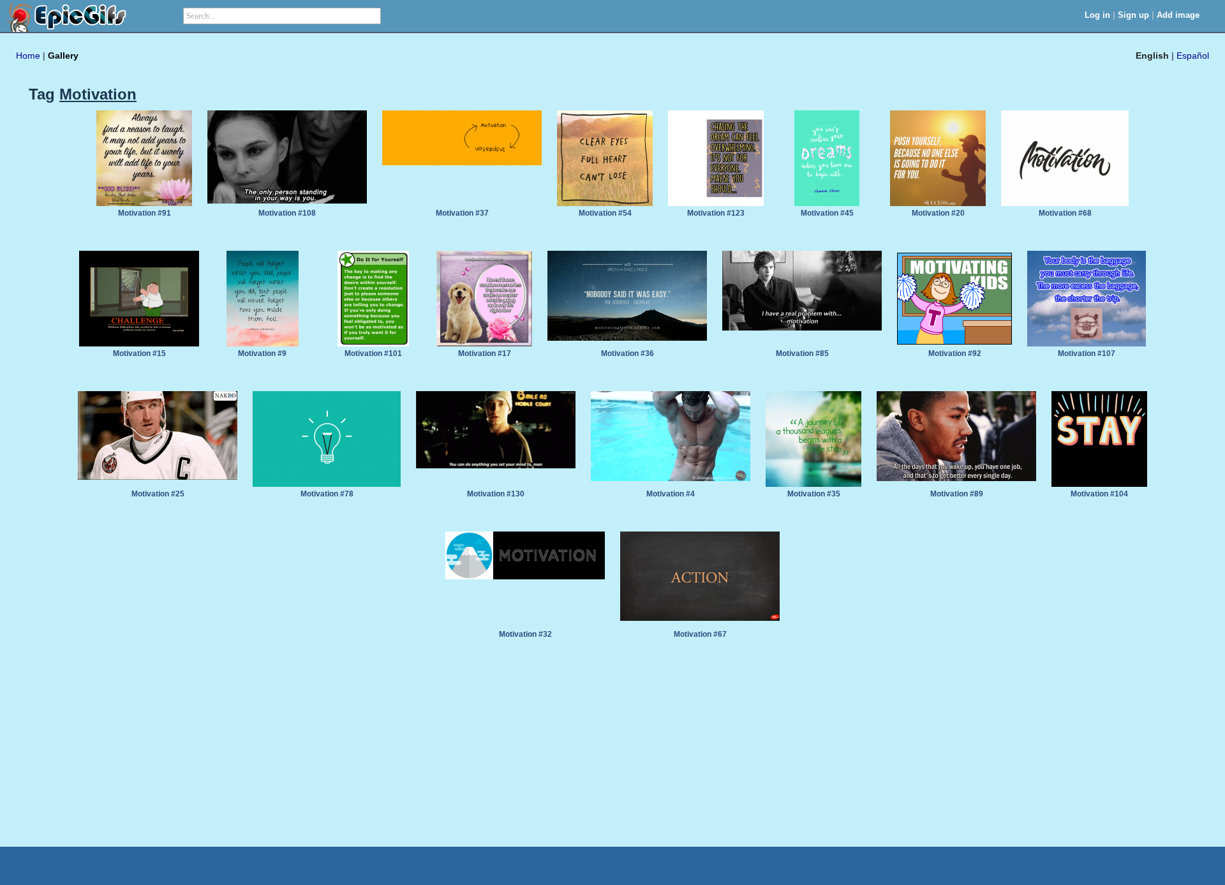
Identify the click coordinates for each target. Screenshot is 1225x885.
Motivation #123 (716, 213)
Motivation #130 (495, 494)
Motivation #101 (373, 353)
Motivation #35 (813, 494)
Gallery (63, 55)
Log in (1097, 15)
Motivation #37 (462, 213)
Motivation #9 (262, 353)
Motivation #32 (525, 634)
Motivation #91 (144, 213)
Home (28, 55)
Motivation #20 (938, 213)
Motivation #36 (627, 353)
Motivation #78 (327, 494)
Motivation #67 (700, 634)
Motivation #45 (827, 213)
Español (1193, 55)
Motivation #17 (484, 353)
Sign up (1133, 15)
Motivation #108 (287, 213)
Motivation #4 (670, 494)
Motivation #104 (1099, 494)
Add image (1178, 15)
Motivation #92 (954, 353)
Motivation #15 (139, 353)
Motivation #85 (802, 353)
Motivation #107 (1086, 353)
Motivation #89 (956, 494)
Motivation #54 (605, 213)
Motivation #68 (1065, 213)
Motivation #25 (157, 494)
